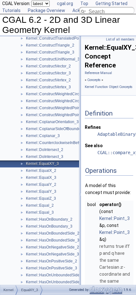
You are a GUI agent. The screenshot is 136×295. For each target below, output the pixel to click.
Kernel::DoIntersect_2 (44, 150)
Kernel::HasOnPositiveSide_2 (51, 261)
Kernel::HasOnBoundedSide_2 (52, 233)
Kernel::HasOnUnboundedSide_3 (55, 282)
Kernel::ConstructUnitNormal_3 (53, 59)
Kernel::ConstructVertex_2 (48, 80)
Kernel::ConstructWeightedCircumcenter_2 (63, 94)
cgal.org (65, 3)
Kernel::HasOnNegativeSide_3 (52, 254)
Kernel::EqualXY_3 (42, 163)
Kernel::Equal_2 (40, 205)
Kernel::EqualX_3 (41, 177)
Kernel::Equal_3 (40, 212)
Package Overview (46, 10)
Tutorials (11, 10)
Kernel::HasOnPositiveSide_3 (51, 268)
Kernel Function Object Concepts (109, 87)
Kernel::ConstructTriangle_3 (50, 52)
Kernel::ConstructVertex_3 (48, 87)
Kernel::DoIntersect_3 (44, 156)
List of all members (120, 39)
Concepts (94, 80)
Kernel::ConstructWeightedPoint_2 (55, 108)
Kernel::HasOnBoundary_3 (49, 226)
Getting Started (111, 3)
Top (84, 3)
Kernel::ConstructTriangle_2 (50, 45)
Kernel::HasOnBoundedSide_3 (52, 240)
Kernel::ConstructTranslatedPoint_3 (56, 38)
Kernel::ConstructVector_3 (48, 73)
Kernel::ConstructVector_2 (48, 66)
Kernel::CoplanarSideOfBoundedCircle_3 (61, 129)
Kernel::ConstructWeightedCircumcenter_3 (63, 101)
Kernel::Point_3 (114, 218)
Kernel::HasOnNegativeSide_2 (52, 247)
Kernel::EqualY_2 (41, 184)
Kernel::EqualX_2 (41, 170)
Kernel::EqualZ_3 (41, 198)
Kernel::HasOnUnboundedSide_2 (55, 275)
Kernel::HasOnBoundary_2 (49, 219)
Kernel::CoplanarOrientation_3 (52, 122)
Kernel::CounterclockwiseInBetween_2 (59, 143)
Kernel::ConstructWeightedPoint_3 (55, 115)
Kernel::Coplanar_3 (43, 136)
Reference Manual (98, 73)
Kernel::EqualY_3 (41, 191)
